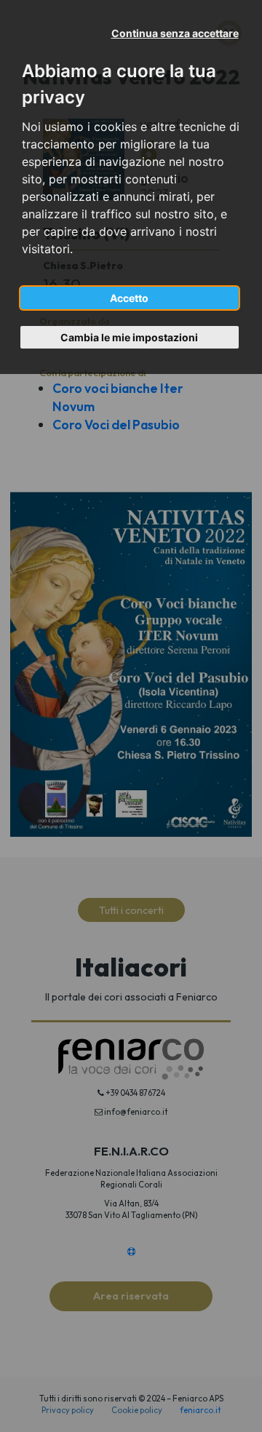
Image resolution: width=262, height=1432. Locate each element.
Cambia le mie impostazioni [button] (129, 337)
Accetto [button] (129, 298)
